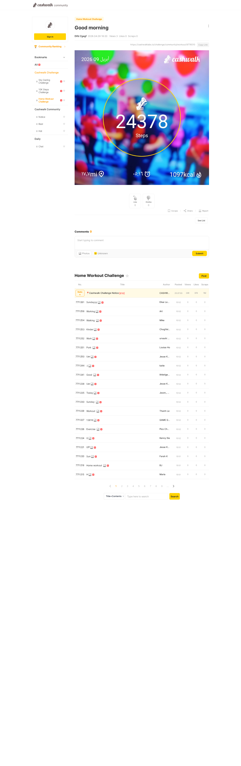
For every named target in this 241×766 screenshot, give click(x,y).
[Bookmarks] (127, 276)
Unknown (103, 253)
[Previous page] (110, 486)
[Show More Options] (208, 26)
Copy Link (203, 45)
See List (201, 220)
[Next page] (173, 486)
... (168, 486)
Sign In (50, 36)
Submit (199, 253)
